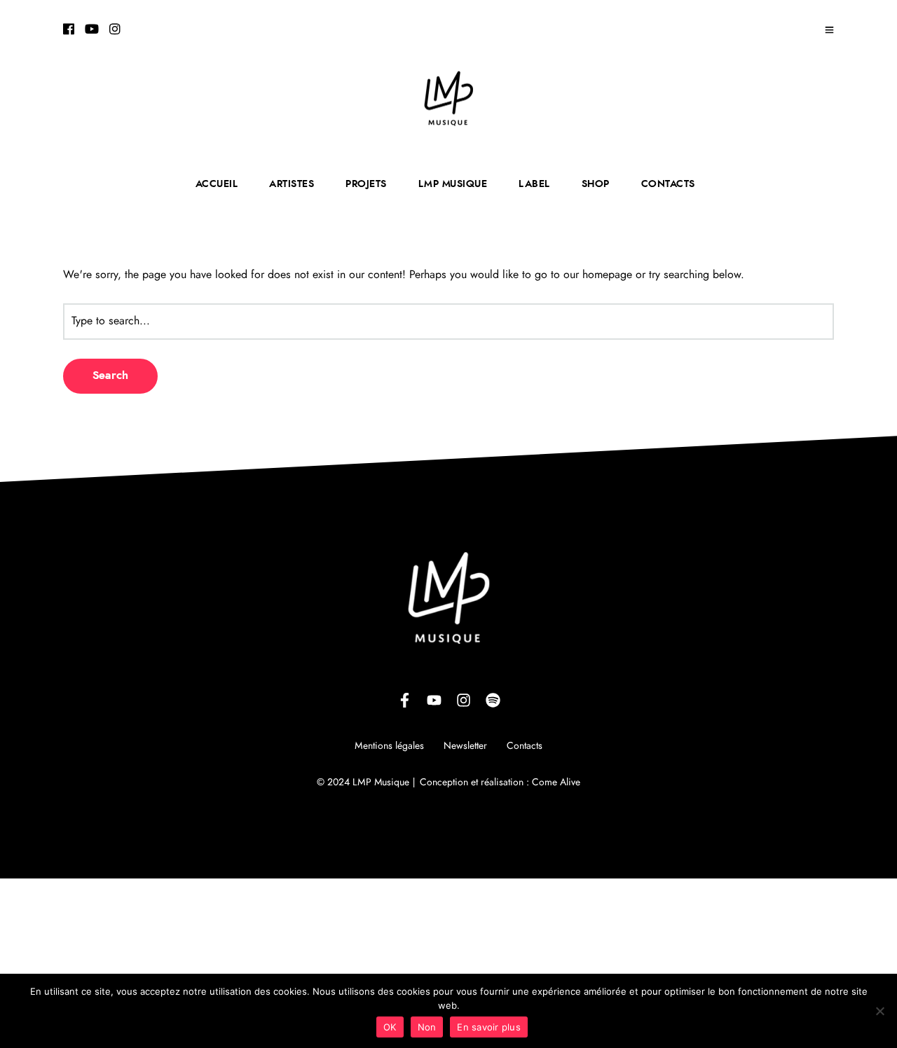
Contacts (524, 746)
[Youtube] (92, 30)
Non (427, 1027)
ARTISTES (291, 184)
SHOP (596, 184)
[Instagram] (115, 30)
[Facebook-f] (404, 700)
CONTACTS (668, 184)
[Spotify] (492, 700)
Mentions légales (389, 746)
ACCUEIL (217, 184)
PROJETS (366, 184)
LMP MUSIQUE (453, 184)
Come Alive (556, 782)
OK (390, 1027)
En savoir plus (489, 1027)
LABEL (534, 184)
